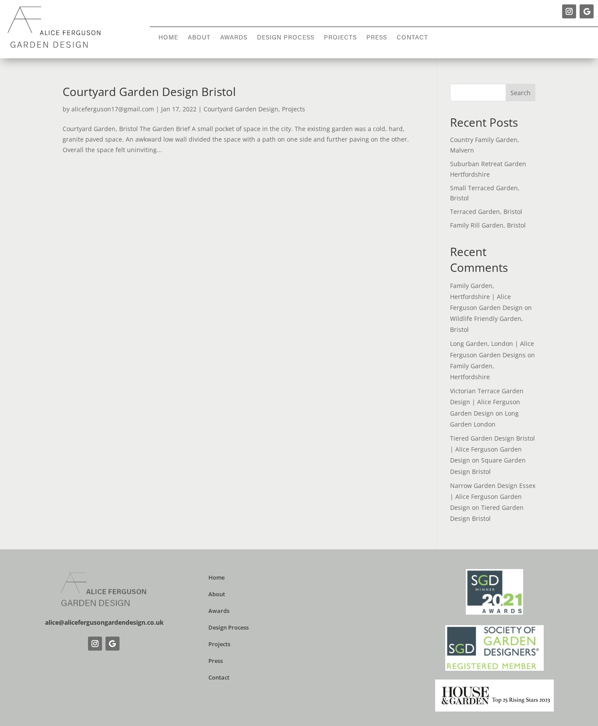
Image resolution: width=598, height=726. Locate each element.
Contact (412, 38)
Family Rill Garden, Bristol (488, 225)
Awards (233, 38)
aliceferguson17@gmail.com (112, 109)
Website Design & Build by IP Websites (103, 659)
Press (376, 38)
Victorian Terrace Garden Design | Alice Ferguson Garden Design (487, 402)
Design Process (285, 38)
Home (168, 38)
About (199, 38)
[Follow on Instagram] (569, 11)
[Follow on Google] (587, 11)
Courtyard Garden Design (241, 109)
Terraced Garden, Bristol (486, 211)
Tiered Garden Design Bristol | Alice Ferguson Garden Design (492, 449)
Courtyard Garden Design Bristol (149, 92)
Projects (340, 38)
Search (520, 93)
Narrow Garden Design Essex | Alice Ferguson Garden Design (492, 496)
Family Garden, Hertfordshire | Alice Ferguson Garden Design (486, 296)
